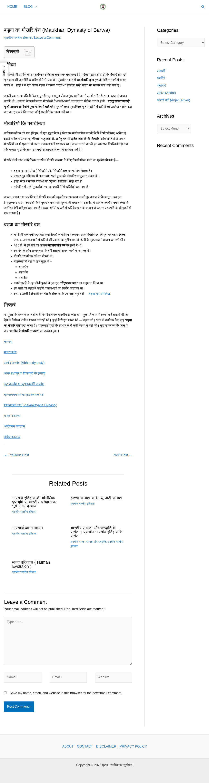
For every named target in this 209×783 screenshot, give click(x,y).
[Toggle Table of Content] (25, 52)
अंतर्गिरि (161, 85)
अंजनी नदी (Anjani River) (173, 100)
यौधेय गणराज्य (12, 437)
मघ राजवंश (10, 352)
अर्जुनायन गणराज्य (14, 426)
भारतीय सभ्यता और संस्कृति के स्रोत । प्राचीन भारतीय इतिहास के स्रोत (96, 532)
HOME (12, 7)
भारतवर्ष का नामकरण (27, 528)
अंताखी (161, 71)
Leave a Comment (47, 37)
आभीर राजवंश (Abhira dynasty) (24, 362)
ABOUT (68, 746)
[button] (35, 7)
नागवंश (8, 341)
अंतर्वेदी (161, 78)
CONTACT (85, 746)
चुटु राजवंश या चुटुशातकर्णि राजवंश (24, 384)
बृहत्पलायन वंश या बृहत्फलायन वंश (23, 394)
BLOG (28, 7)
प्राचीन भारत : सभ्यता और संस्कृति (88, 541)
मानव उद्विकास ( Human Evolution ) (31, 564)
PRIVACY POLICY (133, 746)
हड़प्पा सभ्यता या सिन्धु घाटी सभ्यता (96, 498)
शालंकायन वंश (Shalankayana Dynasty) (30, 405)
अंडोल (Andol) (166, 93)
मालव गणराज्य (12, 415)
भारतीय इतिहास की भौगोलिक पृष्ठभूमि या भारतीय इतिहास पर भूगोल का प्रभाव (34, 502)
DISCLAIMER (106, 746)
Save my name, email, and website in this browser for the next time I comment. (66, 693)
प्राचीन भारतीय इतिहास (18, 37)
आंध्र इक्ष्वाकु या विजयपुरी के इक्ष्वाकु (24, 373)
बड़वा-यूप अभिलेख (99, 293)
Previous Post (16, 455)
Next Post (123, 455)
